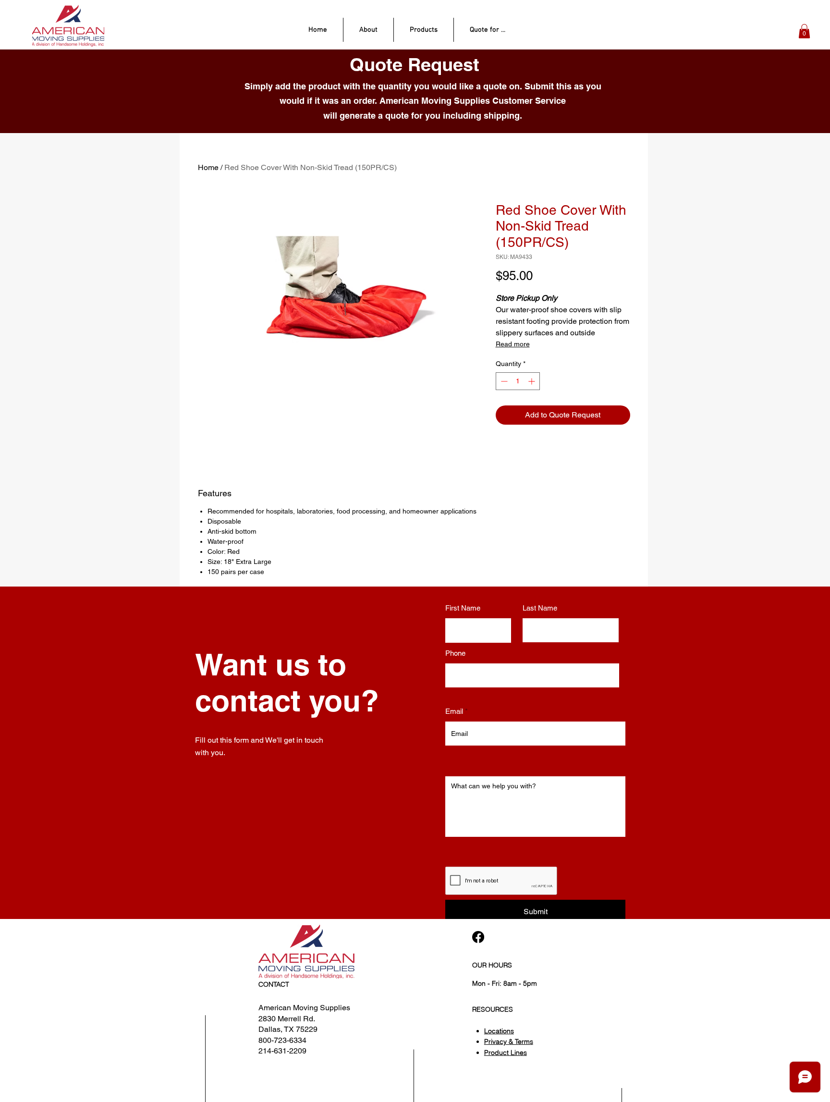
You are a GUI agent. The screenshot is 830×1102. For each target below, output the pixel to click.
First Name (462, 608)
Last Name (540, 608)
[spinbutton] (517, 381)
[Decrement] (503, 381)
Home (208, 167)
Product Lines (505, 1052)
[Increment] (532, 381)
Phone (455, 653)
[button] (804, 31)
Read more (513, 344)
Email (454, 711)
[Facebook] (478, 937)
